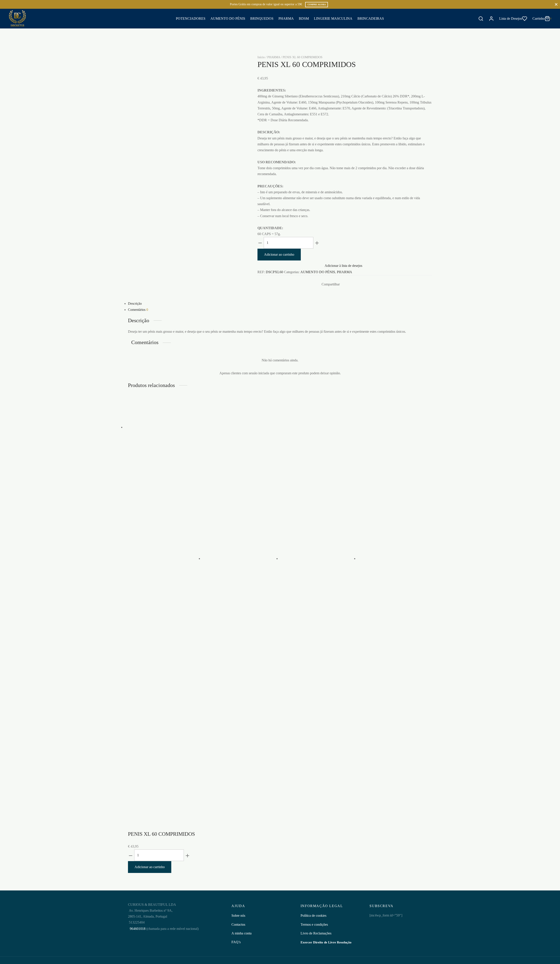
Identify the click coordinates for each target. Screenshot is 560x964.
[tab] (280, 303)
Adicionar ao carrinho (279, 254)
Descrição (135, 303)
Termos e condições (314, 924)
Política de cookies (313, 915)
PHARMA (286, 18)
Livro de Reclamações (316, 933)
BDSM (304, 18)
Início (261, 57)
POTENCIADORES (190, 18)
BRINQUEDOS (261, 18)
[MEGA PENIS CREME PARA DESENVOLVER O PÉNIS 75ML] (161, 427)
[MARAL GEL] (238, 558)
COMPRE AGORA (317, 4)
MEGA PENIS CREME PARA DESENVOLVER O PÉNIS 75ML (160, 482)
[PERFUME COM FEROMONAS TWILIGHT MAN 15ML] (316, 558)
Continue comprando (491, 47)
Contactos (238, 924)
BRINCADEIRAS (370, 18)
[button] (151, 538)
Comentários (138, 309)
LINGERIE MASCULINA (333, 18)
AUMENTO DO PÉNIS (227, 18)
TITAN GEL (374, 738)
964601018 (137, 929)
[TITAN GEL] (394, 558)
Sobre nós (238, 915)
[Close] (556, 4)
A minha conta (241, 933)
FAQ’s (236, 942)
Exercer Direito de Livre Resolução (326, 942)
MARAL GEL (221, 738)
